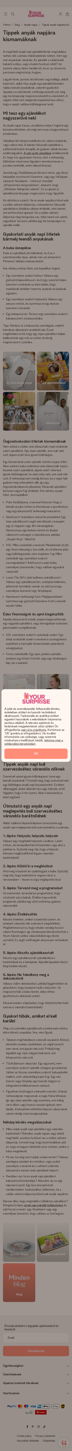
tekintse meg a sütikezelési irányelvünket (34, 742)
